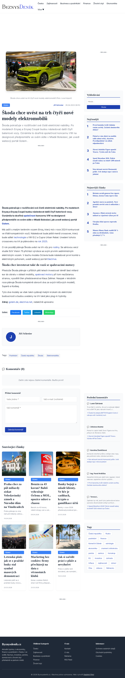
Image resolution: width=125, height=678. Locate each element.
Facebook (16, 312)
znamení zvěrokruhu (109, 548)
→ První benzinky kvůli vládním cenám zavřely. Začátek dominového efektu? (103, 484)
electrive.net (26, 302)
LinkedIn (37, 312)
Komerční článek (95, 543)
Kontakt (67, 649)
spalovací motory (44, 274)
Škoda (40, 355)
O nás (66, 652)
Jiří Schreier (58, 105)
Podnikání (13, 355)
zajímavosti (102, 563)
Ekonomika (112, 3)
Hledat (103, 107)
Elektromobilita (53, 355)
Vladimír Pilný (88, 674)
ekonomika (93, 548)
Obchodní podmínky (104, 652)
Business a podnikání (70, 3)
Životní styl (98, 3)
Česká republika (27, 355)
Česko (41, 3)
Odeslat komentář (15, 430)
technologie (20, 237)
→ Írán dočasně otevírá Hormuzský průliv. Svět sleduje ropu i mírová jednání (103, 461)
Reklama (67, 656)
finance (103, 538)
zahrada (109, 558)
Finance (86, 3)
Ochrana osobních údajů (105, 649)
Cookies (99, 656)
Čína (90, 568)
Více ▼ (41, 9)
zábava (99, 568)
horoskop (111, 553)
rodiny (56, 247)
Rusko (108, 534)
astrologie (110, 543)
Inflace (91, 563)
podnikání (92, 538)
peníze (91, 553)
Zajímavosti (52, 3)
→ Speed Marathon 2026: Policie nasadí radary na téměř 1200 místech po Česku (103, 507)
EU (90, 558)
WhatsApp (49, 312)
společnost (30, 215)
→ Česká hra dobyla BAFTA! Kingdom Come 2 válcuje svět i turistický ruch (102, 414)
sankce (101, 553)
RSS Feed (68, 660)
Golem (5, 223)
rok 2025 (42, 241)
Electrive (51, 259)
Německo (110, 568)
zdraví (113, 563)
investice (98, 558)
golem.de (13, 302)
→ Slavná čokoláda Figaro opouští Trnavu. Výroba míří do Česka (101, 437)
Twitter (27, 312)
